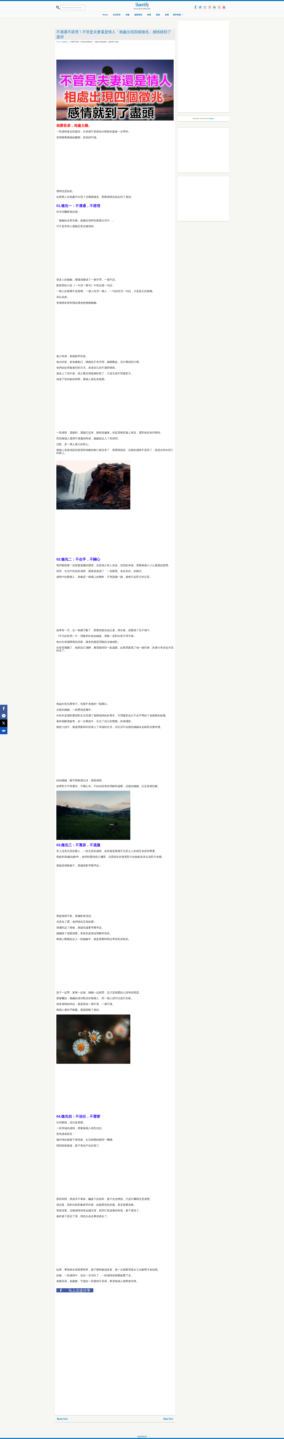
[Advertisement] (110, 52)
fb (195, 7)
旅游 (158, 15)
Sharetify (142, 5)
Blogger (211, 118)
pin (209, 7)
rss (219, 7)
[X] (3, 723)
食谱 (167, 15)
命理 (149, 15)
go (205, 7)
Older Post (168, 1419)
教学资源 (177, 15)
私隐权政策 (142, 1436)
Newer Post (62, 1419)
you (224, 7)
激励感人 (65, 42)
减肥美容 (138, 15)
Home (105, 15)
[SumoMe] (3, 730)
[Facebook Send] (3, 716)
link (214, 7)
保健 (127, 15)
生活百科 (117, 15)
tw (200, 7)
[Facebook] (3, 708)
